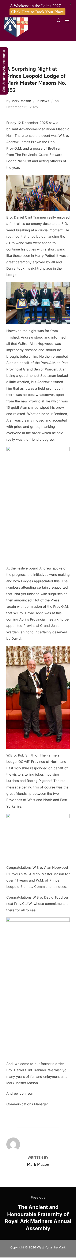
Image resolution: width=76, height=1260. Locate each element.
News (44, 101)
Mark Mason (21, 101)
